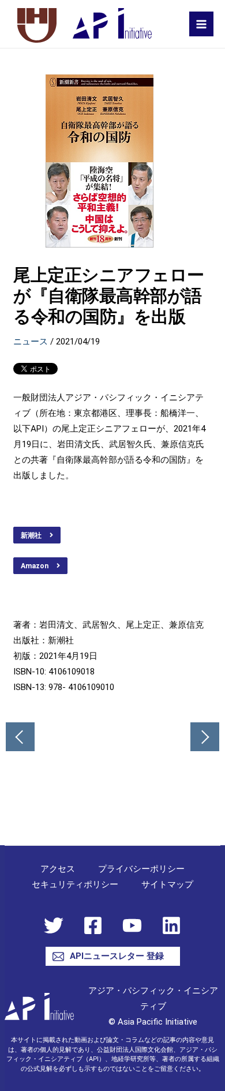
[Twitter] (53, 925)
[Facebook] (93, 925)
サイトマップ (167, 884)
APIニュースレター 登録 (117, 956)
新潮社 (31, 535)
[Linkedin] (171, 925)
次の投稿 (204, 736)
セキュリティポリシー (75, 884)
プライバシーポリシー (141, 869)
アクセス (57, 869)
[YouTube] (132, 925)
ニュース (30, 341)
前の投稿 (20, 736)
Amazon (34, 566)
